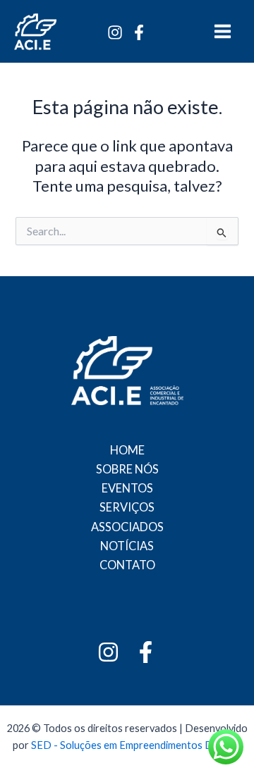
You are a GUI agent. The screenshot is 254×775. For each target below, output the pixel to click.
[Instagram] (115, 32)
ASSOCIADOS (127, 526)
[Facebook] (139, 32)
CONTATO (127, 564)
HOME (127, 450)
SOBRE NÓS (127, 469)
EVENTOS (127, 488)
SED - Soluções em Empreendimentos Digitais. (136, 745)
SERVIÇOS (127, 507)
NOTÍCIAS (127, 545)
